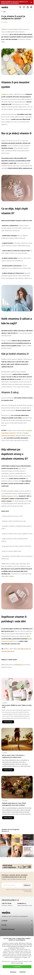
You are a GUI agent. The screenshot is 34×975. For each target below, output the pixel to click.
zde (22, 963)
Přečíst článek (8, 722)
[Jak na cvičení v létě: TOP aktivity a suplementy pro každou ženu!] (17, 739)
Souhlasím (18, 966)
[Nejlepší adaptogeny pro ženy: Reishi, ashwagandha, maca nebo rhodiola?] (17, 787)
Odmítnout (23, 972)
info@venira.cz (19, 664)
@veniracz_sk (5, 831)
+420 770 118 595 (6, 903)
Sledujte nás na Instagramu (10, 829)
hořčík (12, 576)
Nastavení (13, 972)
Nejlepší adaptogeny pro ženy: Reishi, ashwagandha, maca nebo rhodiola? (14, 804)
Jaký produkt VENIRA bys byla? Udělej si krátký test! (17, 706)
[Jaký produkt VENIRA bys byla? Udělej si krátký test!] (17, 689)
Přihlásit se (27, 885)
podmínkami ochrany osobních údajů (26, 890)
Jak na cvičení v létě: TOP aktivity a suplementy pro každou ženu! (13, 756)
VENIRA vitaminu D (7, 496)
